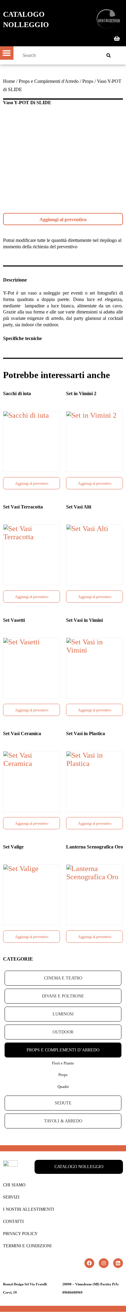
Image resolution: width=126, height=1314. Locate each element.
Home (9, 81)
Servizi (11, 1197)
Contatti (13, 1221)
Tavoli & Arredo (63, 1121)
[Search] (108, 55)
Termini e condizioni (27, 1246)
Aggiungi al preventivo (63, 219)
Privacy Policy (20, 1233)
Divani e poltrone (63, 996)
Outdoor (63, 1032)
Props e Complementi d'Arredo (49, 81)
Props (87, 81)
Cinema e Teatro (63, 978)
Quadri (63, 1086)
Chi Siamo (14, 1185)
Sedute (63, 1103)
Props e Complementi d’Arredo (63, 1050)
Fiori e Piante (63, 1063)
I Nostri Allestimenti (28, 1209)
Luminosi (63, 1014)
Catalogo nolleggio (26, 19)
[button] (6, 53)
